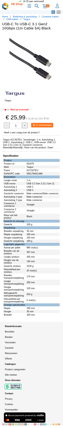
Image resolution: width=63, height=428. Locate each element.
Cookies (9, 404)
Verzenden (10, 342)
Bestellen (9, 331)
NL (53, 12)
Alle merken (11, 375)
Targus (26, 19)
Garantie (9, 348)
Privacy (9, 399)
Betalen (9, 337)
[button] (58, 36)
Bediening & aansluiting (25, 16)
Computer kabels (50, 16)
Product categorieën (15, 369)
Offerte (8, 358)
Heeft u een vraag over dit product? (22, 132)
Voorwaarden (11, 409)
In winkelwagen (44, 125)
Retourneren (11, 353)
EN (58, 12)
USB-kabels (12, 19)
